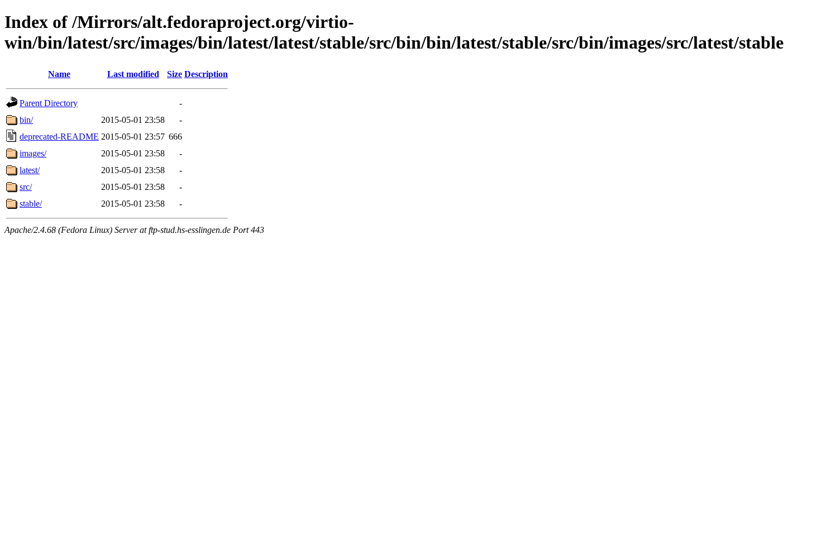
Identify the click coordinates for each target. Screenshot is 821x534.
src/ (26, 187)
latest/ (30, 170)
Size (174, 74)
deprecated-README (59, 136)
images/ (33, 153)
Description (206, 74)
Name (59, 74)
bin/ (26, 120)
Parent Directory (49, 103)
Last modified (133, 74)
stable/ (31, 203)
